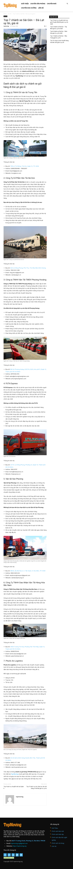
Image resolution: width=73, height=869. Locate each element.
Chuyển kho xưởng (28, 8)
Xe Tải (9, 14)
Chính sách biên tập (58, 834)
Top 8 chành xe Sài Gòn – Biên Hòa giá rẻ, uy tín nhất (58, 32)
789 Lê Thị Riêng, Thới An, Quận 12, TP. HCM (24, 166)
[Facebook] (5, 854)
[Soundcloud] (13, 854)
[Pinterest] (9, 854)
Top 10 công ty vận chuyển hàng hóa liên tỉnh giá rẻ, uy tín (59, 41)
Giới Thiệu (25, 4)
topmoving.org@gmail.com (19, 843)
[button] (67, 4)
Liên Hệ (41, 8)
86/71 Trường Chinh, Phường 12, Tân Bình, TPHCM (28, 841)
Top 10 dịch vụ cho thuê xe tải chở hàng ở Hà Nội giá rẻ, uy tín (36, 787)
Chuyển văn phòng (37, 4)
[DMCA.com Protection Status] (9, 858)
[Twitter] (17, 854)
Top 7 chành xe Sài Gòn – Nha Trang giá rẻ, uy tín (58, 37)
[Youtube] (21, 854)
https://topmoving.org (19, 846)
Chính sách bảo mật (58, 831)
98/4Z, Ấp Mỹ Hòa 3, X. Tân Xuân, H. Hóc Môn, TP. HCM (27, 571)
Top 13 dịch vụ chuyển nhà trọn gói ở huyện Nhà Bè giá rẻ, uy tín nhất (59, 22)
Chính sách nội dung (58, 843)
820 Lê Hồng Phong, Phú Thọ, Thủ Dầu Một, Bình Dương (28, 268)
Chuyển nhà (51, 4)
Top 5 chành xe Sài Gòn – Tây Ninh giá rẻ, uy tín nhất (58, 27)
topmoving (6, 26)
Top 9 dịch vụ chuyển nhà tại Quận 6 (14, 787)
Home (5, 14)
